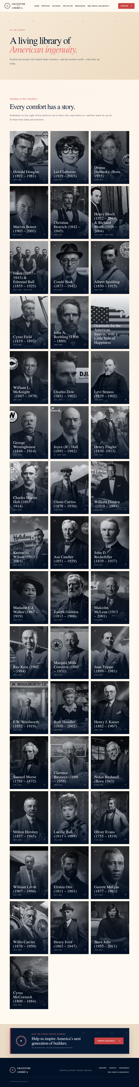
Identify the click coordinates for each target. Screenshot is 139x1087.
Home (36, 6)
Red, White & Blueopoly (98, 6)
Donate (126, 6)
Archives (56, 6)
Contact (113, 1068)
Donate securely (108, 1041)
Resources (80, 6)
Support (103, 1068)
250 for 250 (68, 6)
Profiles (46, 6)
